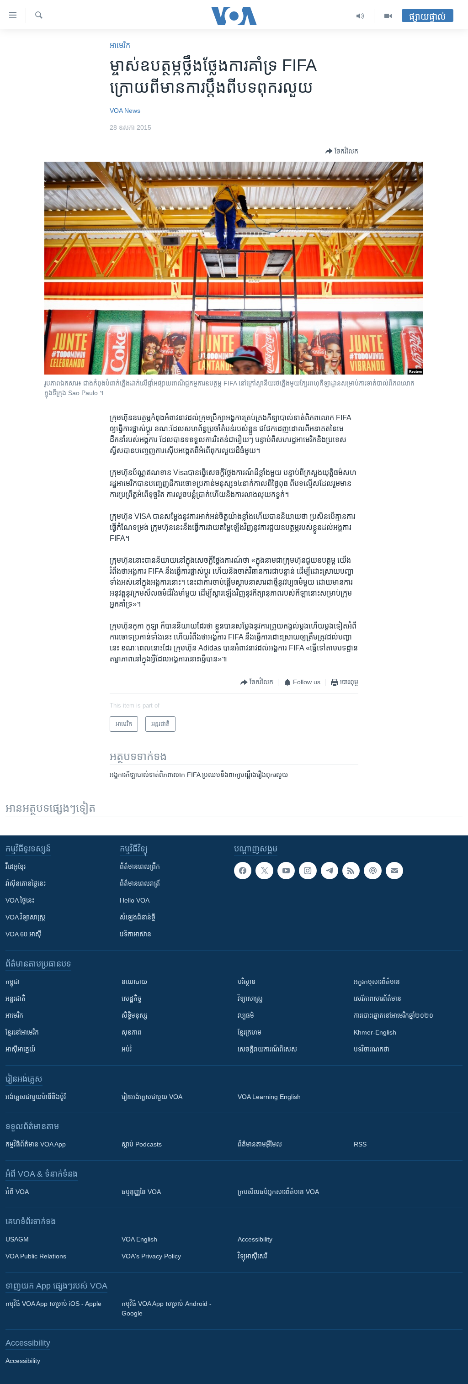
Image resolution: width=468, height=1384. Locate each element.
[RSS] (351, 870)
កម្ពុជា (12, 981)
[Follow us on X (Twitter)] (264, 870)
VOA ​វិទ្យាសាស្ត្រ (25, 917)
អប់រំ (127, 1049)
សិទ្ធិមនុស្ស (134, 1015)
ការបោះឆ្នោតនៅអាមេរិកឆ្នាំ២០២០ (393, 1015)
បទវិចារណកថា (371, 1049)
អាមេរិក (14, 1015)
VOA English (139, 1239)
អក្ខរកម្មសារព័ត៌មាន (377, 981)
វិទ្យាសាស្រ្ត (250, 998)
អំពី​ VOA (17, 1191)
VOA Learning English (269, 1096)
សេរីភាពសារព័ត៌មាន (377, 998)
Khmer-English (375, 1032)
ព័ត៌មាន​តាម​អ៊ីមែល (260, 1144)
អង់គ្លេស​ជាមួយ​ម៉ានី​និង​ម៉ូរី (35, 1096)
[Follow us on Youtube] (286, 870)
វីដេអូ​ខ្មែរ (15, 866)
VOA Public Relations (35, 1256)
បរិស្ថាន (246, 981)
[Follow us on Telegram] (329, 870)
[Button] (341, 151)
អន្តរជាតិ (15, 998)
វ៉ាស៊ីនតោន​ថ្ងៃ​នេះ (25, 883)
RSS (360, 1144)
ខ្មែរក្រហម (249, 1032)
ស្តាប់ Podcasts (142, 1144)
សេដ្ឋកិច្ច (132, 998)
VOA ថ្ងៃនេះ (19, 900)
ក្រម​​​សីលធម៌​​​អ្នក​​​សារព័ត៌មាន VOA (278, 1191)
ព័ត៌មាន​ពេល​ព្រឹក (140, 866)
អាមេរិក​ (120, 45)
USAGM (17, 1239)
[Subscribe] (394, 870)
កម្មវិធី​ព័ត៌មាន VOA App (35, 1144)
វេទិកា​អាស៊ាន (135, 934)
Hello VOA (134, 900)
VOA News (125, 110)
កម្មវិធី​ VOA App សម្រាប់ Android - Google (167, 1308)
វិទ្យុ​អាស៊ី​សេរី (252, 1256)
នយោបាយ (134, 981)
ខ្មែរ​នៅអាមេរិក (22, 1032)
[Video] (388, 16)
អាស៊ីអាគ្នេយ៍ (20, 1049)
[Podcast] (372, 870)
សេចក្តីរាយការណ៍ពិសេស (267, 1049)
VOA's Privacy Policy (151, 1256)
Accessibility (255, 1239)
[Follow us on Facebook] (242, 870)
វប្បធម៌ (246, 1015)
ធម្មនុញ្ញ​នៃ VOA (141, 1191)
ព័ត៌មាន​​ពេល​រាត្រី (140, 883)
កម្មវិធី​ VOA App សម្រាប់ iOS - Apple (53, 1303)
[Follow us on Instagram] (307, 870)
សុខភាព (132, 1032)
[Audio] (360, 16)
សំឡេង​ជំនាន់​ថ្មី (137, 917)
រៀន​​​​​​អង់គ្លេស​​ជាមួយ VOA (152, 1096)
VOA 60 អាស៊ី (23, 934)
